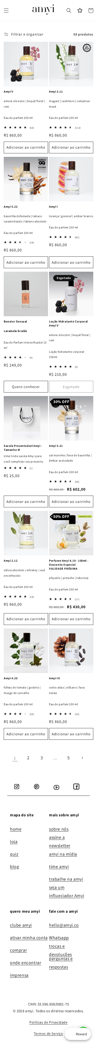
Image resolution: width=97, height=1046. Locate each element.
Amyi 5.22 (10, 206)
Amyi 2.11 (56, 91)
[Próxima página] (82, 757)
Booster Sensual (15, 321)
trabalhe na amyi (66, 879)
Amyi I (53, 206)
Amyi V (8, 91)
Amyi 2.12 (10, 560)
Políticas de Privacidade (48, 1022)
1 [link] (15, 758)
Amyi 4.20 (10, 678)
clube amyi (21, 925)
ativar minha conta (29, 937)
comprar (18, 950)
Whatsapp (59, 937)
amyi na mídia (63, 854)
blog (14, 866)
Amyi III (54, 678)
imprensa (19, 975)
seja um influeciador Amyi (66, 891)
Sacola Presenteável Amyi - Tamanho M (23, 448)
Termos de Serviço (48, 1033)
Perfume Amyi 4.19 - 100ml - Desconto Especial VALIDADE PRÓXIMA (68, 564)
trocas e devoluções (60, 950)
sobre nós (58, 829)
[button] (6, 10)
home (15, 829)
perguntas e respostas (61, 963)
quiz (14, 854)
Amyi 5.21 (56, 446)
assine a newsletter (59, 841)
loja (13, 841)
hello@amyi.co (64, 925)
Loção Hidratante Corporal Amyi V (68, 323)
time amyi (59, 866)
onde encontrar (25, 962)
